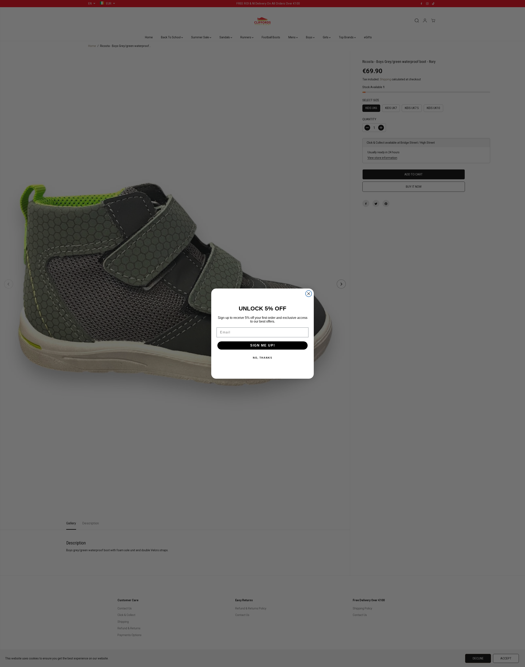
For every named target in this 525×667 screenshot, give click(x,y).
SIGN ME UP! (262, 345)
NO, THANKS (262, 357)
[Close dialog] (309, 294)
